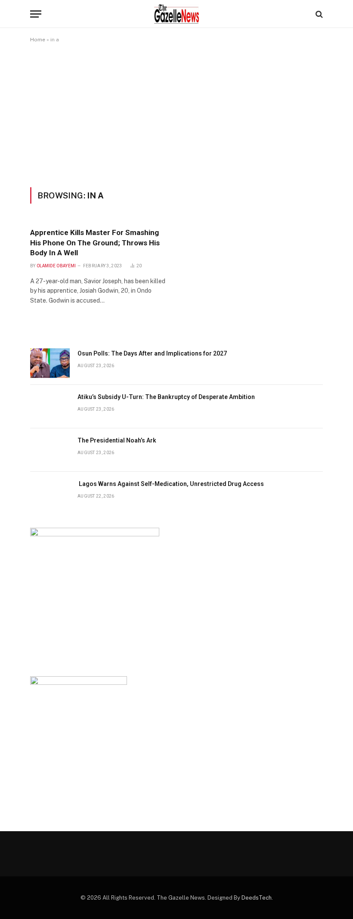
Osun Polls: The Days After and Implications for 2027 (152, 353)
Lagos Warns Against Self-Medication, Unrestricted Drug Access (170, 483)
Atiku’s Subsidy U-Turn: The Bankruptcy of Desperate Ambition (166, 396)
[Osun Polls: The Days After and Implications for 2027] (50, 363)
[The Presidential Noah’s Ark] (50, 450)
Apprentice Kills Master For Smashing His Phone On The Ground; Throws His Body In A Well (95, 242)
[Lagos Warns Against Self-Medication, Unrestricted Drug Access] (50, 493)
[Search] (318, 14)
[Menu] (35, 14)
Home (37, 40)
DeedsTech (257, 897)
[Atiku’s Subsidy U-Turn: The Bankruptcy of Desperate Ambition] (50, 406)
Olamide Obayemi (56, 265)
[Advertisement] (176, 115)
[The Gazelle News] (176, 14)
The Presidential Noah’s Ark (116, 440)
